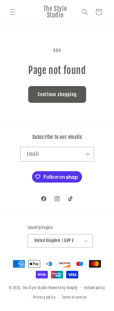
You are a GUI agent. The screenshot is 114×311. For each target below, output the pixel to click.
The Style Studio (35, 287)
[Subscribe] (87, 154)
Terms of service (74, 297)
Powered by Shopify (63, 287)
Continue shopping (57, 94)
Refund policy (94, 288)
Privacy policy (44, 297)
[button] (13, 12)
